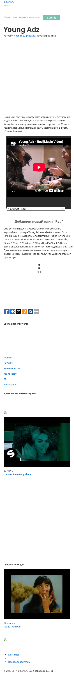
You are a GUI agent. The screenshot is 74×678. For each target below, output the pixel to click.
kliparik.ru (9, 1)
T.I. (5, 379)
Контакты (13, 654)
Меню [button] (7, 5)
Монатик (9, 357)
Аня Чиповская (12, 368)
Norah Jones (10, 384)
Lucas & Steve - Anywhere (17, 474)
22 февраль (29, 35)
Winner (15, 35)
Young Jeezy (10, 373)
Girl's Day (8, 363)
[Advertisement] (37, 78)
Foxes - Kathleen (12, 626)
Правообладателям (19, 661)
